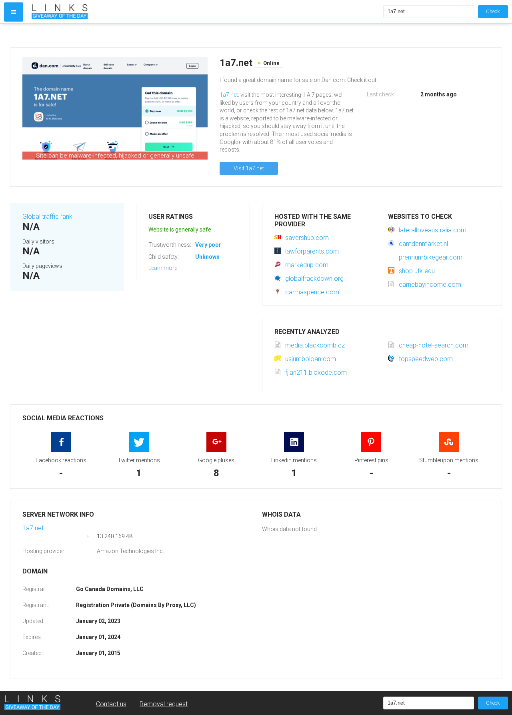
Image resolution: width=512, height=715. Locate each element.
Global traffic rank (47, 216)
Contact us (111, 704)
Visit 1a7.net (249, 168)
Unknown (207, 257)
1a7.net (229, 95)
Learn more (162, 268)
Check (493, 11)
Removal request (164, 704)
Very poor (208, 245)
